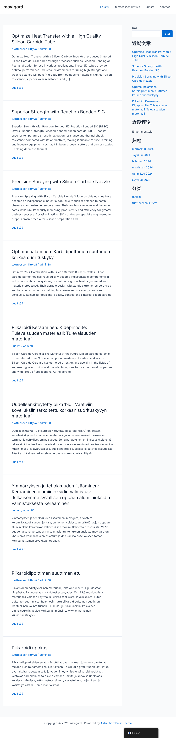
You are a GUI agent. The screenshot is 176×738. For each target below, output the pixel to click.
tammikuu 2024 (142, 173)
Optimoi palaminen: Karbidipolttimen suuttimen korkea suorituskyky (149, 91)
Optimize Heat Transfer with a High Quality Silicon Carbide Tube (151, 56)
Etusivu (104, 7)
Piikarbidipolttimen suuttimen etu (46, 573)
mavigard (13, 6)
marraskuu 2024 (142, 149)
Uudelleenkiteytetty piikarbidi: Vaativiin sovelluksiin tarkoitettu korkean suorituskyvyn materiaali (59, 410)
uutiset (150, 7)
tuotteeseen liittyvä (127, 7)
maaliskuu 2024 (142, 167)
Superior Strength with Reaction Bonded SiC (58, 111)
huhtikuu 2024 (141, 161)
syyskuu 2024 (141, 155)
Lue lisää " (18, 88)
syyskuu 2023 (141, 179)
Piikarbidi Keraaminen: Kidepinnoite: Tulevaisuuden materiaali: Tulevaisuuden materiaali (54, 333)
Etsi (134, 27)
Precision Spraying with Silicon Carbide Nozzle (61, 181)
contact (165, 7)
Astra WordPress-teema (116, 723)
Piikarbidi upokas (30, 647)
